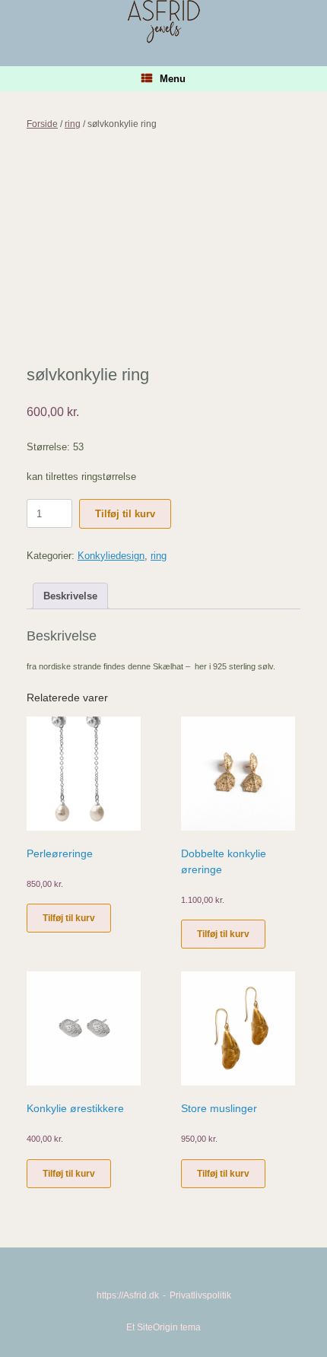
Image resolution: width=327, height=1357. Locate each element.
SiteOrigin (157, 1327)
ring (73, 124)
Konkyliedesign (111, 555)
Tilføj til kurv (125, 514)
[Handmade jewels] (163, 21)
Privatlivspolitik (200, 1295)
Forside (42, 124)
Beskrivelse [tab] (70, 596)
